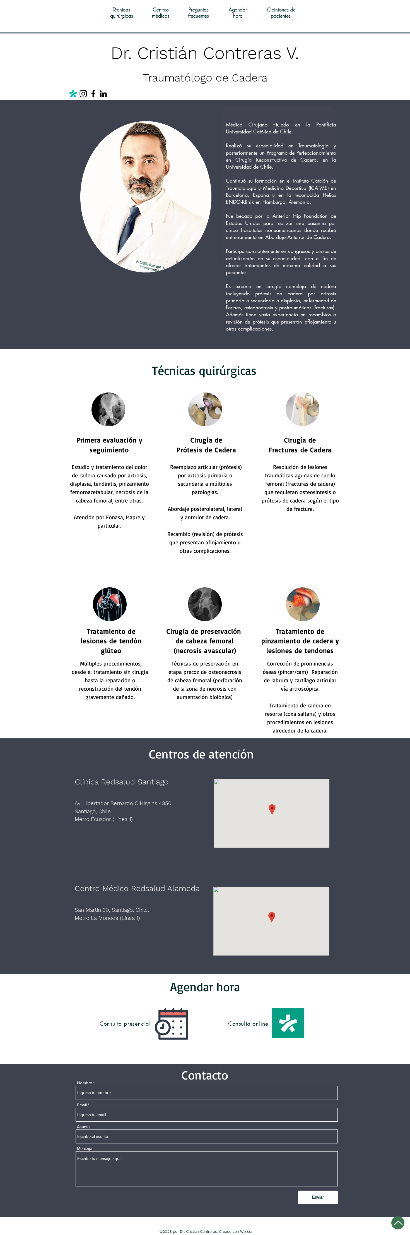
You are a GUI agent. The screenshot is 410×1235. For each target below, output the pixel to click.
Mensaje (84, 1148)
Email (82, 1105)
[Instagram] (83, 94)
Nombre (84, 1083)
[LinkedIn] (103, 94)
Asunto (83, 1126)
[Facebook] (93, 94)
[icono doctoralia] (73, 94)
